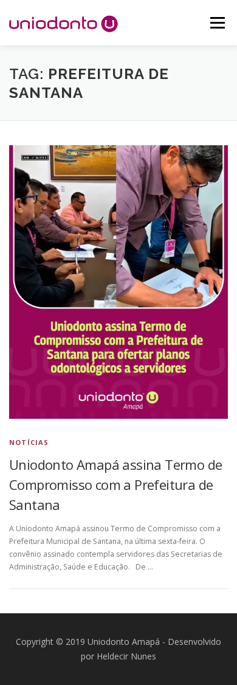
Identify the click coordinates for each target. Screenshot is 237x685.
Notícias (29, 442)
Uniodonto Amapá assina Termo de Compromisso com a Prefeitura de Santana (115, 484)
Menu (217, 23)
